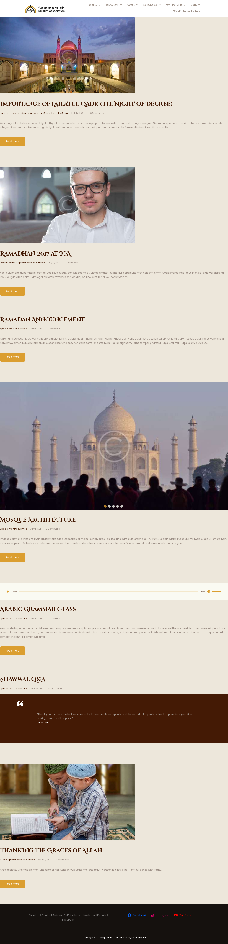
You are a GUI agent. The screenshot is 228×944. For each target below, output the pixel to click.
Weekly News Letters (186, 11)
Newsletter (88, 915)
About (130, 5)
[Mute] (209, 591)
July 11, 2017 (80, 113)
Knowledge (36, 113)
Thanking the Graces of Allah (51, 851)
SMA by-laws (72, 915)
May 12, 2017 (44, 859)
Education (111, 5)
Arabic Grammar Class (38, 609)
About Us (34, 915)
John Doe (43, 722)
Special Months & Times (56, 113)
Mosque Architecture (38, 520)
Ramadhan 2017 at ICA (35, 254)
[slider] (217, 591)
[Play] (9, 591)
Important (5, 113)
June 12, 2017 (37, 688)
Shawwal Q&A (22, 679)
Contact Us (150, 5)
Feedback (68, 919)
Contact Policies (52, 915)
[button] (94, 5)
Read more (12, 141)
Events (92, 5)
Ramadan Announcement (42, 320)
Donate (195, 5)
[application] (114, 591)
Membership (174, 5)
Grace (3, 859)
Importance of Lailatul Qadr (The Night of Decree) (86, 104)
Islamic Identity (20, 113)
